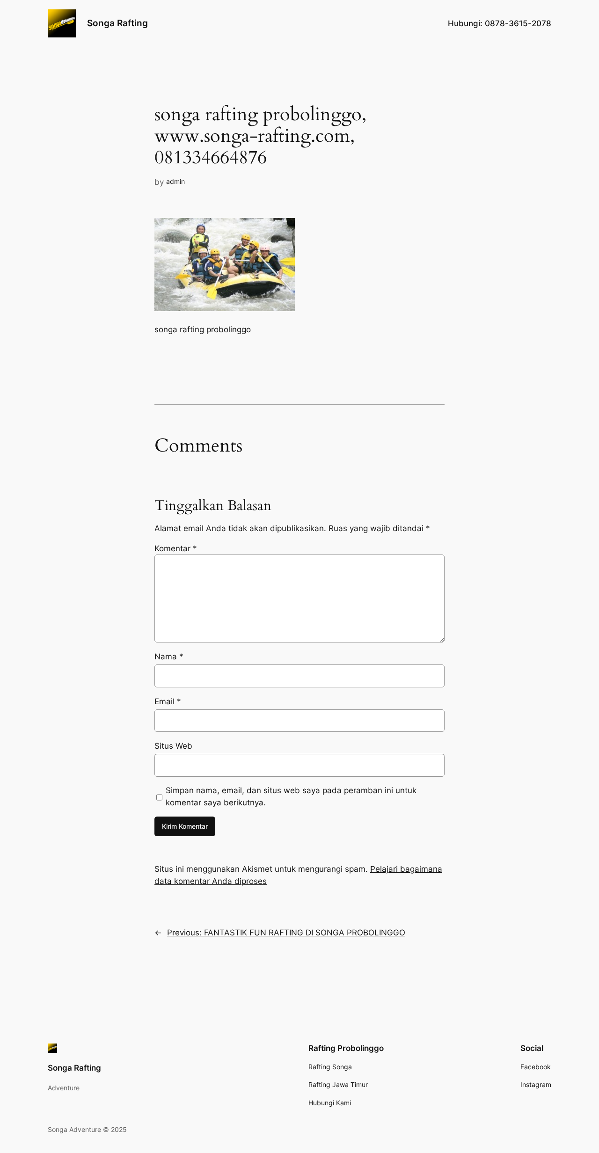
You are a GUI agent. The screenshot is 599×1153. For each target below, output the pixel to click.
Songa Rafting (117, 23)
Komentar (175, 548)
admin (175, 181)
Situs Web (173, 746)
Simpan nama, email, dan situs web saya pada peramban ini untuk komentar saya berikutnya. (291, 796)
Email (167, 701)
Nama (168, 656)
